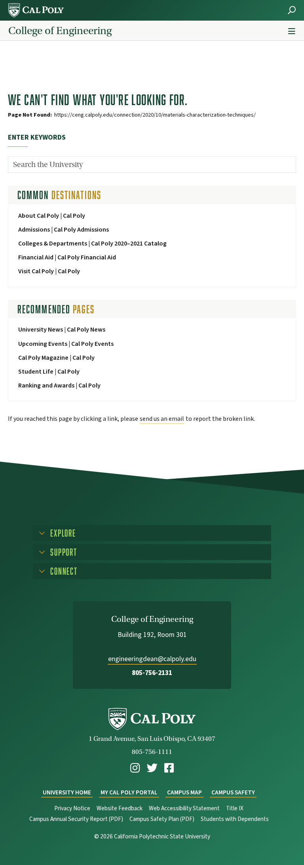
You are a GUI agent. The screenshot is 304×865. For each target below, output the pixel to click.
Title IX (234, 808)
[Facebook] (169, 768)
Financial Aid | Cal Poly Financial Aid (67, 257)
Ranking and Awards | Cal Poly (59, 385)
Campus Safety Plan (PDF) (161, 819)
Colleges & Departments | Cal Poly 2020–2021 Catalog (92, 243)
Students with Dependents (235, 819)
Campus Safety (233, 792)
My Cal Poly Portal (129, 792)
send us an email (162, 418)
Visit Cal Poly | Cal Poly (49, 271)
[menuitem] (135, 768)
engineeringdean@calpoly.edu (152, 659)
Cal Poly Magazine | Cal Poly (56, 357)
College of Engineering (60, 30)
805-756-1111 (152, 752)
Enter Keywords (37, 137)
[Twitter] (152, 768)
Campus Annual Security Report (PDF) (76, 819)
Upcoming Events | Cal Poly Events (66, 343)
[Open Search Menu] (292, 10)
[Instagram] (135, 768)
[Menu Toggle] (291, 31)
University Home (67, 792)
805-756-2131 (152, 673)
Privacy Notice (72, 808)
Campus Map (184, 792)
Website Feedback (119, 808)
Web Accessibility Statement (184, 808)
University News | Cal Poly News (61, 329)
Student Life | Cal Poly (49, 371)
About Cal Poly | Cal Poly (51, 215)
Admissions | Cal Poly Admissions (63, 229)
